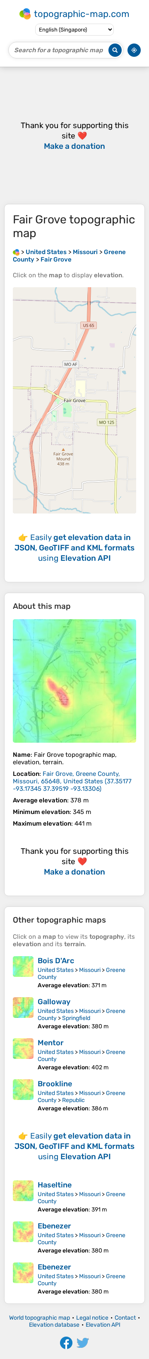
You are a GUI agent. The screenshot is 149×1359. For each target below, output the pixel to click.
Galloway (54, 1001)
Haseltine (55, 1184)
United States (56, 970)
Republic (73, 1100)
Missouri (90, 970)
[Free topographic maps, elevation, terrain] (16, 252)
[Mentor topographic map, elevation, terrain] (23, 1054)
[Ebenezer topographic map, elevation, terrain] (23, 1237)
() (72, 781)
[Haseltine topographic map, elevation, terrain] (23, 1196)
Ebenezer (54, 1226)
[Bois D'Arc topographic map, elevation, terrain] (23, 972)
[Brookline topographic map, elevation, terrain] (23, 1095)
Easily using (74, 548)
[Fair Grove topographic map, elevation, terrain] (74, 681)
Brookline (55, 1083)
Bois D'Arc (56, 960)
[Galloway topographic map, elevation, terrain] (23, 1013)
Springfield (76, 1018)
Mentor (51, 1042)
